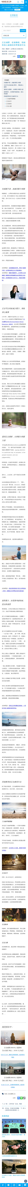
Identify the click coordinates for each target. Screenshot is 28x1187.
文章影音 (9, 24)
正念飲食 (9, 104)
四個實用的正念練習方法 (11, 96)
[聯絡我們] (25, 1185)
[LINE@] (8, 1185)
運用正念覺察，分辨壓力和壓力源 (13, 89)
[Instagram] (14, 1185)
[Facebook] (3, 1185)
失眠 (5, 1094)
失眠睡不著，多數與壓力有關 (12, 82)
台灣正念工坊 (6, 2)
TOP (26, 1181)
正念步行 (9, 101)
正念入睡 (9, 106)
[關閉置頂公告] (26, 5)
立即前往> (17, 9)
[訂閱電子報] (19, 1185)
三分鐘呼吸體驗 (10, 99)
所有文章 (6, 35)
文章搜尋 (22, 30)
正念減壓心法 (11, 1094)
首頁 (3, 24)
